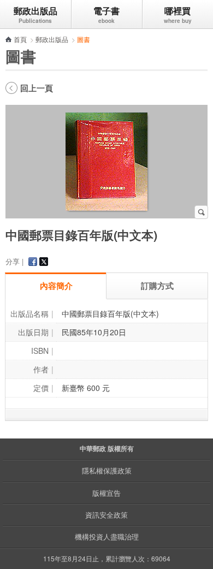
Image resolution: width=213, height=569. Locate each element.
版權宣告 (106, 493)
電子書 (106, 10)
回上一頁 (36, 88)
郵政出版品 (35, 10)
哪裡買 (177, 10)
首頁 (20, 39)
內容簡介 (56, 286)
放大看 (201, 212)
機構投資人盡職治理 (107, 536)
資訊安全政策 (106, 514)
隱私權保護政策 (107, 470)
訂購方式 (157, 286)
